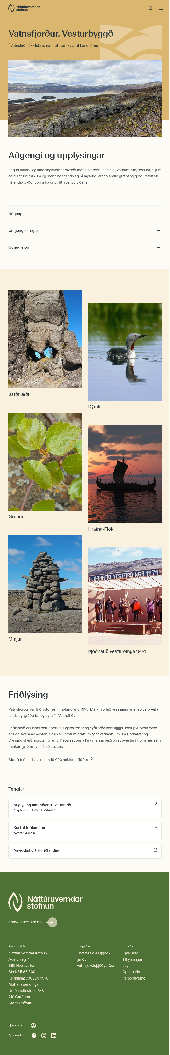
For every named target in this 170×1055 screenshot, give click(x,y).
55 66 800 (26, 971)
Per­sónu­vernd (134, 978)
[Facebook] (34, 1036)
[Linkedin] (54, 1036)
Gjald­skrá (130, 953)
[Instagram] (44, 1036)
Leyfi (126, 965)
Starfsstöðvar (19, 1003)
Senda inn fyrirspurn (25, 922)
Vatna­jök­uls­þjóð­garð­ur (95, 965)
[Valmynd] (161, 8)
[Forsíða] (24, 8)
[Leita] (151, 8)
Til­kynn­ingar (132, 959)
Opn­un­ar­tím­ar (134, 971)
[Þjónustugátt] (33, 1026)
